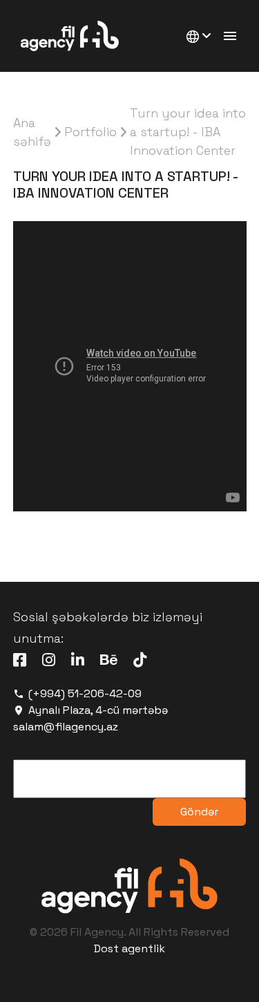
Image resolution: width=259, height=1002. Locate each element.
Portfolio (90, 132)
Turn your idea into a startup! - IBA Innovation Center (188, 131)
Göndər (199, 811)
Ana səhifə (32, 132)
